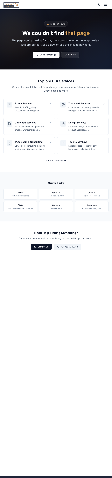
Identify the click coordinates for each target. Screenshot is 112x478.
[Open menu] (105, 5)
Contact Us (70, 54)
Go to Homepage (48, 54)
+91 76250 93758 (69, 246)
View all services (54, 160)
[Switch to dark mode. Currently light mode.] (99, 4)
